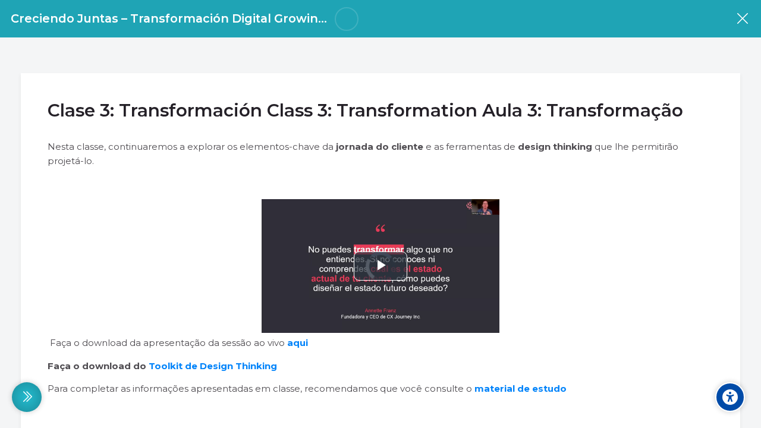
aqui (297, 342)
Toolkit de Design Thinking (213, 366)
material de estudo (520, 388)
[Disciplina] (742, 18)
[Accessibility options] (730, 397)
